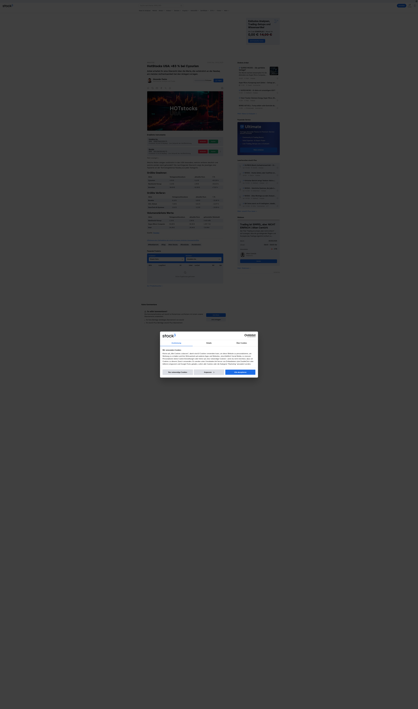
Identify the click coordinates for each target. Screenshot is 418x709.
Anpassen (208, 372)
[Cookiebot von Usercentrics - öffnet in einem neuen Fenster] (246, 335)
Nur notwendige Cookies (177, 372)
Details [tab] (209, 343)
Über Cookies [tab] (241, 343)
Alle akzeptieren (240, 372)
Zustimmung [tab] (176, 343)
